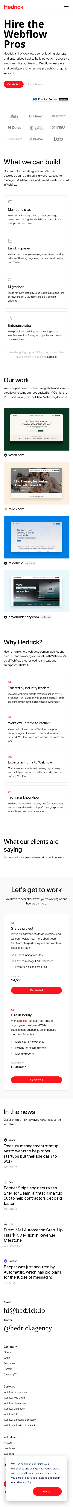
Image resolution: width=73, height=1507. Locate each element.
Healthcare (9, 1448)
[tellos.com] (36, 483)
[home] (14, 6)
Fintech (8, 1442)
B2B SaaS (9, 1453)
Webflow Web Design (15, 1397)
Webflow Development (16, 1391)
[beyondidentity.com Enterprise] (36, 591)
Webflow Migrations (14, 1408)
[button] (65, 6)
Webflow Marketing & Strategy (20, 1419)
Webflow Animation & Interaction (21, 1425)
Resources (9, 1363)
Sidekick (8, 1352)
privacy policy (23, 1482)
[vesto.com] (36, 429)
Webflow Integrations (15, 1403)
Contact (8, 1368)
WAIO (7, 1357)
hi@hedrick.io (24, 1310)
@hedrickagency (28, 1328)
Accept (47, 1491)
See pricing (36, 1079)
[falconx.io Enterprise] (36, 537)
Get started (13, 84)
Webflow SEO (11, 1414)
